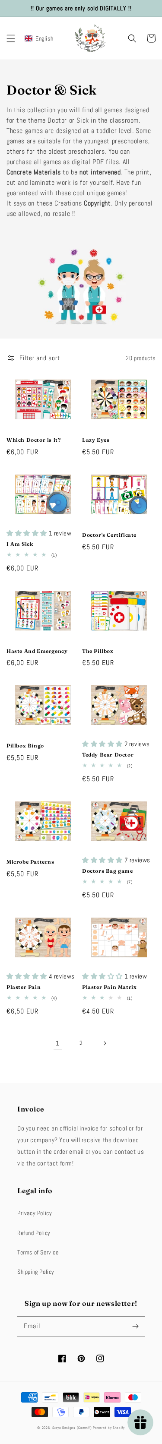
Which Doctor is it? (33, 440)
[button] (10, 38)
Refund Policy (34, 1233)
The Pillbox (98, 651)
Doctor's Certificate (109, 535)
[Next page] (104, 1043)
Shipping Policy (35, 1272)
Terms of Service (38, 1252)
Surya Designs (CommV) (72, 1427)
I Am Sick (19, 544)
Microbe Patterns (30, 861)
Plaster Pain (23, 987)
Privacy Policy (34, 1213)
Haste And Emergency (36, 651)
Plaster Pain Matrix (109, 987)
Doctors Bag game (107, 871)
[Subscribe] (135, 1326)
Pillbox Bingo (25, 745)
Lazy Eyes (95, 440)
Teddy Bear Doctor (107, 754)
